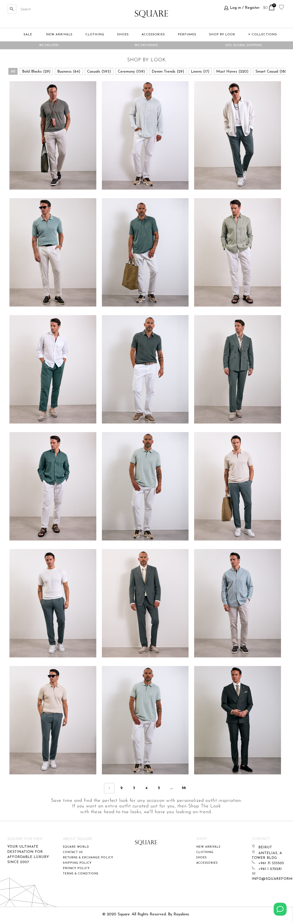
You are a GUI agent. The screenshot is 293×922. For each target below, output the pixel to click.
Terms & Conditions (80, 873)
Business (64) (68, 72)
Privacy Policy (76, 868)
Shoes (201, 857)
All (13, 72)
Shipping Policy (77, 863)
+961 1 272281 (270, 869)
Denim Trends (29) (168, 72)
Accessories (207, 863)
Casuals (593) (99, 72)
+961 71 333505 (271, 863)
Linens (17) (200, 72)
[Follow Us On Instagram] (280, 909)
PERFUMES (187, 34)
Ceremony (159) (131, 72)
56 (184, 788)
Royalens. (182, 914)
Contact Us (73, 852)
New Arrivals (208, 847)
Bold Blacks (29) (36, 72)
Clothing (204, 852)
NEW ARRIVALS (59, 34)
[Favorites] (281, 7)
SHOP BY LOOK (222, 34)
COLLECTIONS (264, 34)
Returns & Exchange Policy (88, 857)
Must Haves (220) (232, 72)
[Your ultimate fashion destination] (151, 14)
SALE (28, 34)
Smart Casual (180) (271, 72)
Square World (76, 847)
